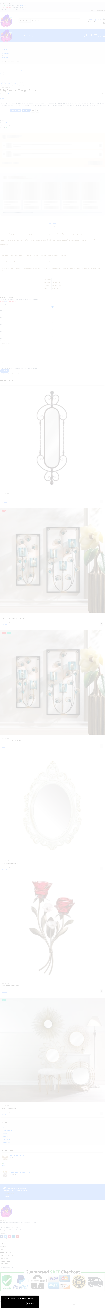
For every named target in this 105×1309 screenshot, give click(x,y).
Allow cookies (30, 1303)
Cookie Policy (13, 1300)
